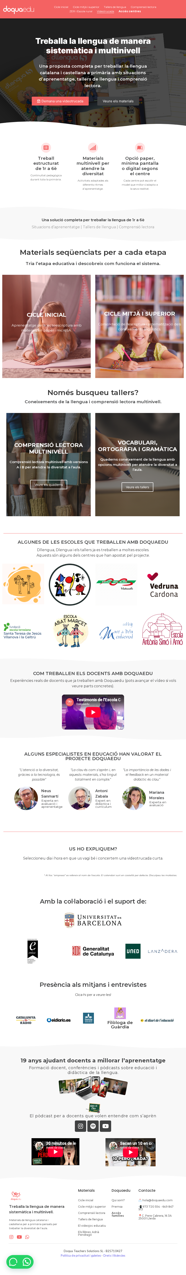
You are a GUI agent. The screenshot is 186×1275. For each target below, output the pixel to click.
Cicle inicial (61, 7)
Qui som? (118, 1200)
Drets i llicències (114, 1255)
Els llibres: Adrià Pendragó (88, 1233)
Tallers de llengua (115, 7)
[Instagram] (80, 1126)
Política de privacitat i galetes (81, 1255)
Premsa (117, 1206)
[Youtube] (105, 1126)
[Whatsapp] (27, 1237)
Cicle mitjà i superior (86, 7)
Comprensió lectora (143, 7)
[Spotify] (93, 1126)
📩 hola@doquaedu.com (155, 1200)
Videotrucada (105, 11)
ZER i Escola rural (80, 11)
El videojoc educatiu (92, 1225)
